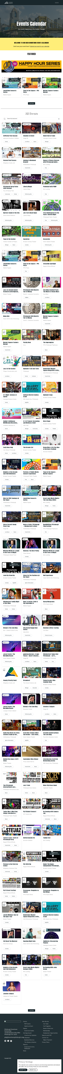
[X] (8, 1041)
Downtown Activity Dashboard (29, 1047)
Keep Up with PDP (47, 1035)
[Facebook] (5, 1041)
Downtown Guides (29, 1030)
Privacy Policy (45, 1042)
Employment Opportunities (50, 1033)
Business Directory (29, 1040)
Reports (25, 1044)
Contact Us (45, 1037)
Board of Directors (48, 1028)
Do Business (26, 1037)
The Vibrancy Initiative (30, 1042)
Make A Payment (47, 1040)
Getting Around (27, 1033)
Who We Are (45, 1021)
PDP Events (27, 1024)
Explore (25, 1028)
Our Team (45, 1024)
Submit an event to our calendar (39, 46)
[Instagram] (11, 1041)
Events (25, 1021)
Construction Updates (30, 1035)
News (24, 1051)
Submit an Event (28, 1026)
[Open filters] (59, 119)
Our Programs (47, 1026)
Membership (46, 1030)
